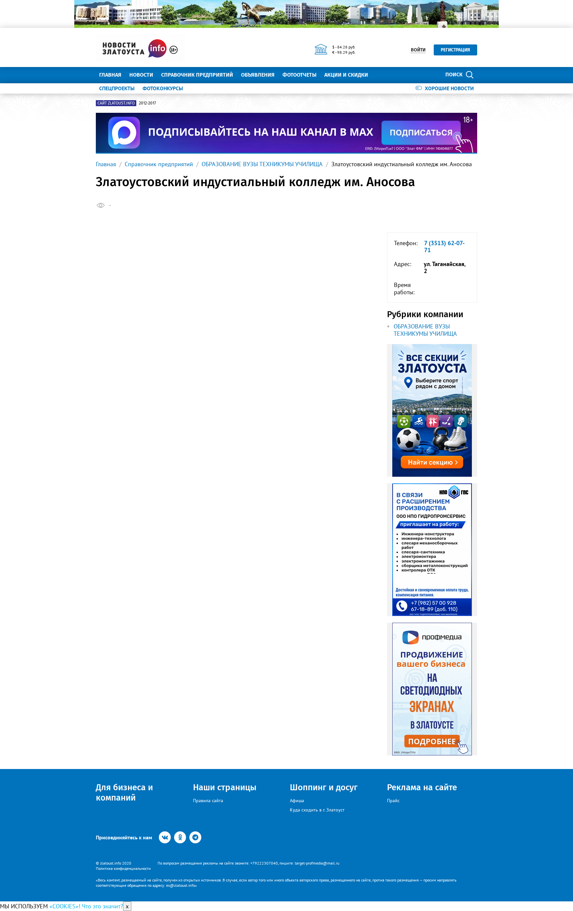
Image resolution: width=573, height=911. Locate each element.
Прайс (393, 801)
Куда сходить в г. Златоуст (317, 810)
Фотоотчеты (299, 75)
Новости (141, 75)
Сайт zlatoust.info (116, 103)
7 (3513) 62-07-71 (444, 247)
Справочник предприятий (197, 75)
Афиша (297, 801)
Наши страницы (224, 787)
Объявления (258, 75)
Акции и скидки (346, 75)
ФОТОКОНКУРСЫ (163, 88)
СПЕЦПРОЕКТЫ (117, 88)
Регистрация (455, 50)
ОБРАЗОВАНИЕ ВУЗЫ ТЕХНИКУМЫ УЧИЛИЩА (262, 164)
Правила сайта (208, 801)
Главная (110, 75)
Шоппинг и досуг (323, 787)
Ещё (381, 75)
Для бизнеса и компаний (124, 792)
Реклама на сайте (422, 787)
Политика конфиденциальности (123, 868)
